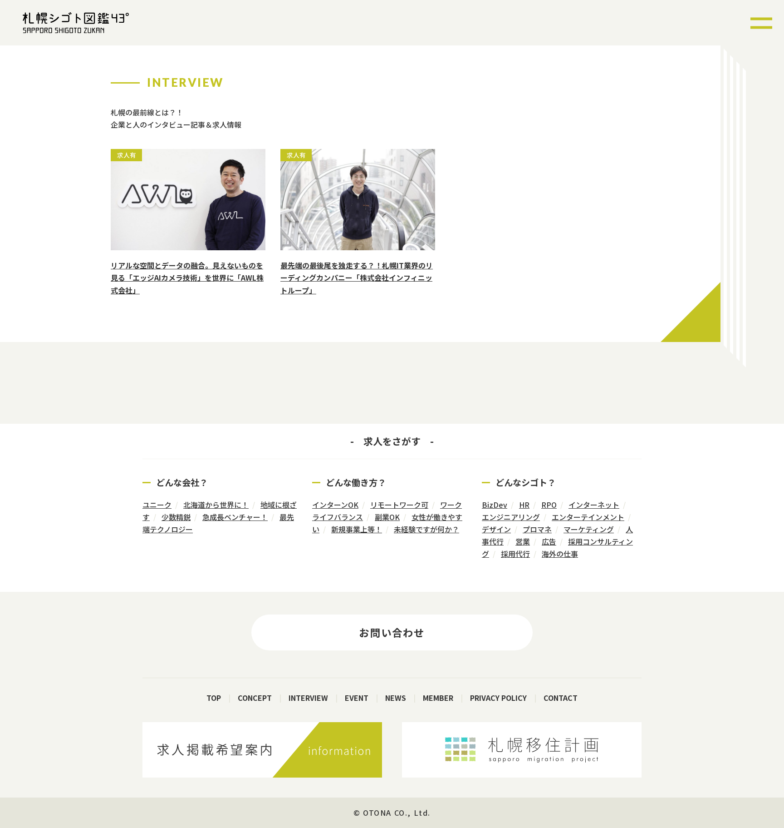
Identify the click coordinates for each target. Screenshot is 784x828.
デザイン (496, 529)
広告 (549, 541)
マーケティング (589, 529)
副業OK (387, 516)
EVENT (356, 697)
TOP (213, 697)
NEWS (395, 697)
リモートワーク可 (399, 504)
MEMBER (438, 697)
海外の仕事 (560, 553)
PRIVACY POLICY (498, 697)
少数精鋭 (176, 516)
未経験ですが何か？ (426, 529)
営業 (522, 541)
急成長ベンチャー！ (235, 516)
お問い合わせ (392, 632)
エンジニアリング (511, 516)
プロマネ (537, 529)
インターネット (593, 504)
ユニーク (157, 504)
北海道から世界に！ (216, 504)
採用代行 (515, 553)
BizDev (494, 504)
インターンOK (335, 504)
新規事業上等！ (356, 529)
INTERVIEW (308, 697)
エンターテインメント (588, 516)
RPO (549, 504)
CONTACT (561, 697)
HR (524, 504)
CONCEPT (255, 697)
